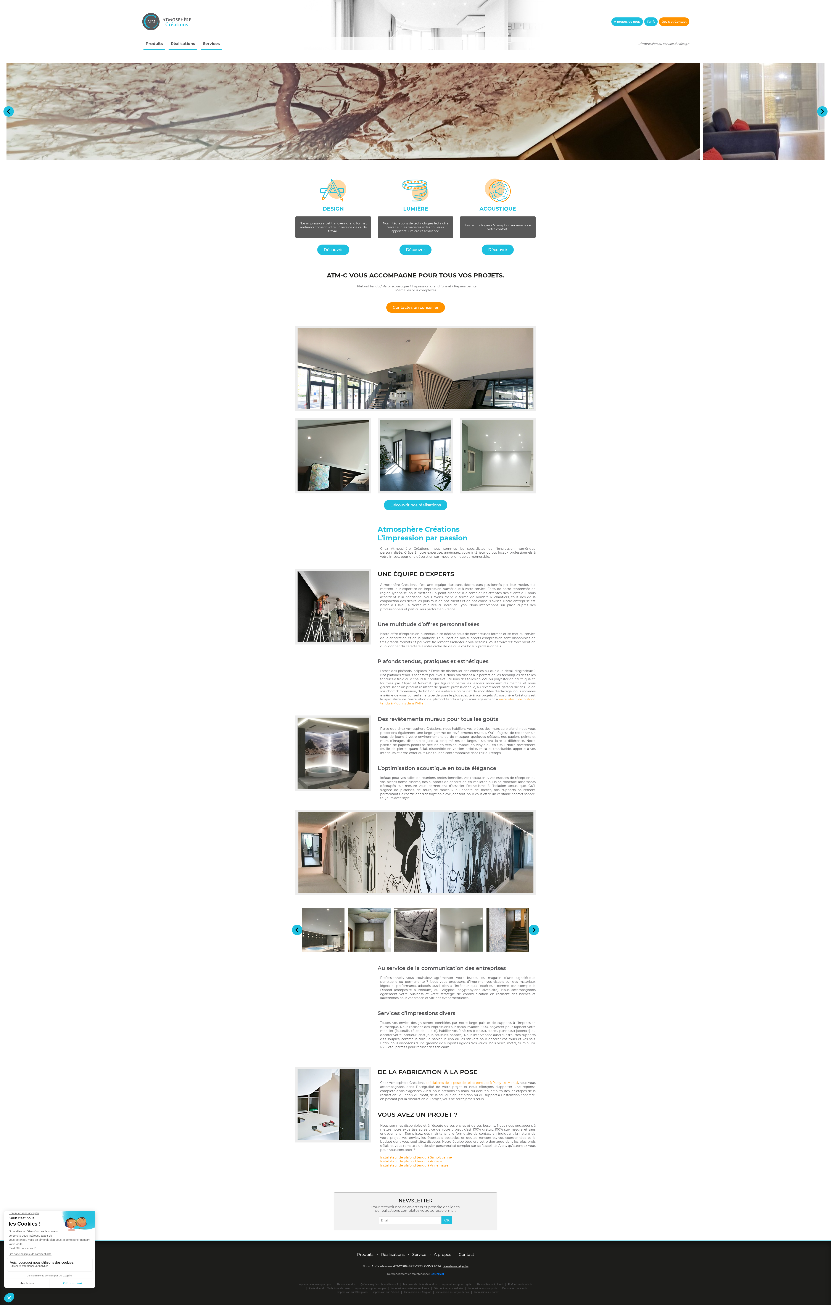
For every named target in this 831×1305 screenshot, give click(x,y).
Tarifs (651, 21)
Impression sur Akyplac (417, 1292)
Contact (466, 1254)
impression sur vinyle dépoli (452, 1292)
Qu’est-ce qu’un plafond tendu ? (379, 1284)
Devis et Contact (674, 21)
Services (211, 43)
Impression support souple (370, 1288)
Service (419, 1254)
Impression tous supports (482, 1288)
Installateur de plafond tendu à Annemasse (414, 1165)
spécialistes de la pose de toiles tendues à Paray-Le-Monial (472, 1083)
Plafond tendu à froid (520, 1284)
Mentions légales (456, 1266)
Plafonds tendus (346, 1284)
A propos (442, 1254)
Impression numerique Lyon (315, 1284)
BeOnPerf (437, 1274)
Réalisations (183, 43)
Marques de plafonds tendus (420, 1284)
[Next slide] (822, 111)
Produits (154, 43)
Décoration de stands (514, 1288)
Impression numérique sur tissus (410, 1288)
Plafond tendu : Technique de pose (329, 1288)
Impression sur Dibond (385, 1292)
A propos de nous (627, 21)
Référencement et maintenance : (409, 1274)
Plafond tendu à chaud (490, 1284)
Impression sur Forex (486, 1292)
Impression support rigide (457, 1284)
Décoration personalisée (448, 1288)
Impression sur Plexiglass (352, 1292)
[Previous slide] (8, 111)
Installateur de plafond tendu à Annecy (411, 1161)
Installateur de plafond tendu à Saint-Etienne (416, 1157)
